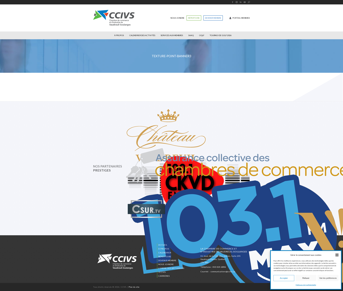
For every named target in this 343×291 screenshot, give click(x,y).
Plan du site (134, 287)
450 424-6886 (219, 267)
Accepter (284, 278)
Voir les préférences (328, 278)
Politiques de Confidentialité (306, 285)
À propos (163, 249)
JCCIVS (162, 272)
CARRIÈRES (164, 276)
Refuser (305, 278)
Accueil (162, 245)
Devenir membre (167, 260)
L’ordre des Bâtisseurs (171, 268)
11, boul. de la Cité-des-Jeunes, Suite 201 (220, 256)
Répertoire (164, 256)
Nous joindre (166, 264)
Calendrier (164, 252)
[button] (337, 255)
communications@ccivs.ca (222, 271)
